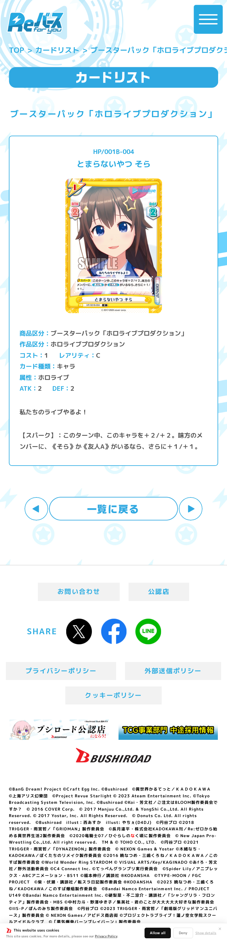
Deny (183, 932)
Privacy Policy (106, 936)
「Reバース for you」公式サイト (35, 23)
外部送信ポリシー (173, 670)
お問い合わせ (78, 591)
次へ (190, 509)
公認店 (159, 591)
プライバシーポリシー (61, 670)
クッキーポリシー (113, 695)
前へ (36, 509)
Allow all (158, 932)
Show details (205, 933)
